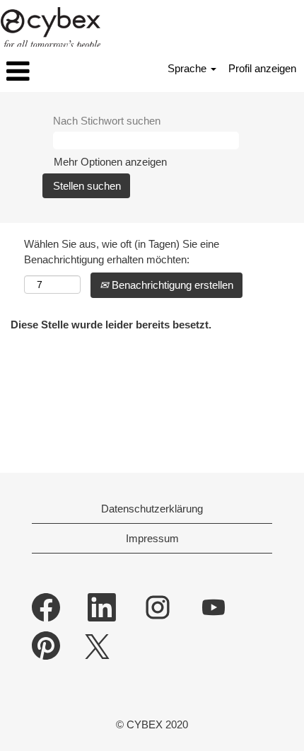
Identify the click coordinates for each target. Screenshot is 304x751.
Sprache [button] (188, 68)
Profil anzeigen (262, 68)
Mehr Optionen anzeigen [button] (110, 162)
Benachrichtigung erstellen (171, 285)
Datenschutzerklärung (152, 509)
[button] (50, 71)
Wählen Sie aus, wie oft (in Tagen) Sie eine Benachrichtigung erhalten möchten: (121, 251)
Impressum (152, 538)
